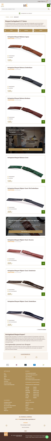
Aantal (40, 30)
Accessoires (6, 381)
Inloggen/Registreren (42, 1)
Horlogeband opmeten (8, 402)
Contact (27, 410)
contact (21, 226)
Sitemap (27, 405)
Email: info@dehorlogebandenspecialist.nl (33, 379)
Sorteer (26, 30)
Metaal (5, 376)
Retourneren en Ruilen (29, 408)
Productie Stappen (29, 435)
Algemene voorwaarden (30, 402)
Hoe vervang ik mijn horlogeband (10, 405)
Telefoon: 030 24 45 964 (30, 378)
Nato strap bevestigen (8, 407)
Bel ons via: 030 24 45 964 (40, 437)
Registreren (6, 410)
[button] (2, 5)
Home (11, 17)
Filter (11, 30)
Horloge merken (7, 379)
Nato (5, 378)
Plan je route (24, 149)
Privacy (27, 407)
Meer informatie (24, 231)
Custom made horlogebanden (9, 384)
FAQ (30, 437)
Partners (33, 437)
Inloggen (5, 408)
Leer (5, 373)
